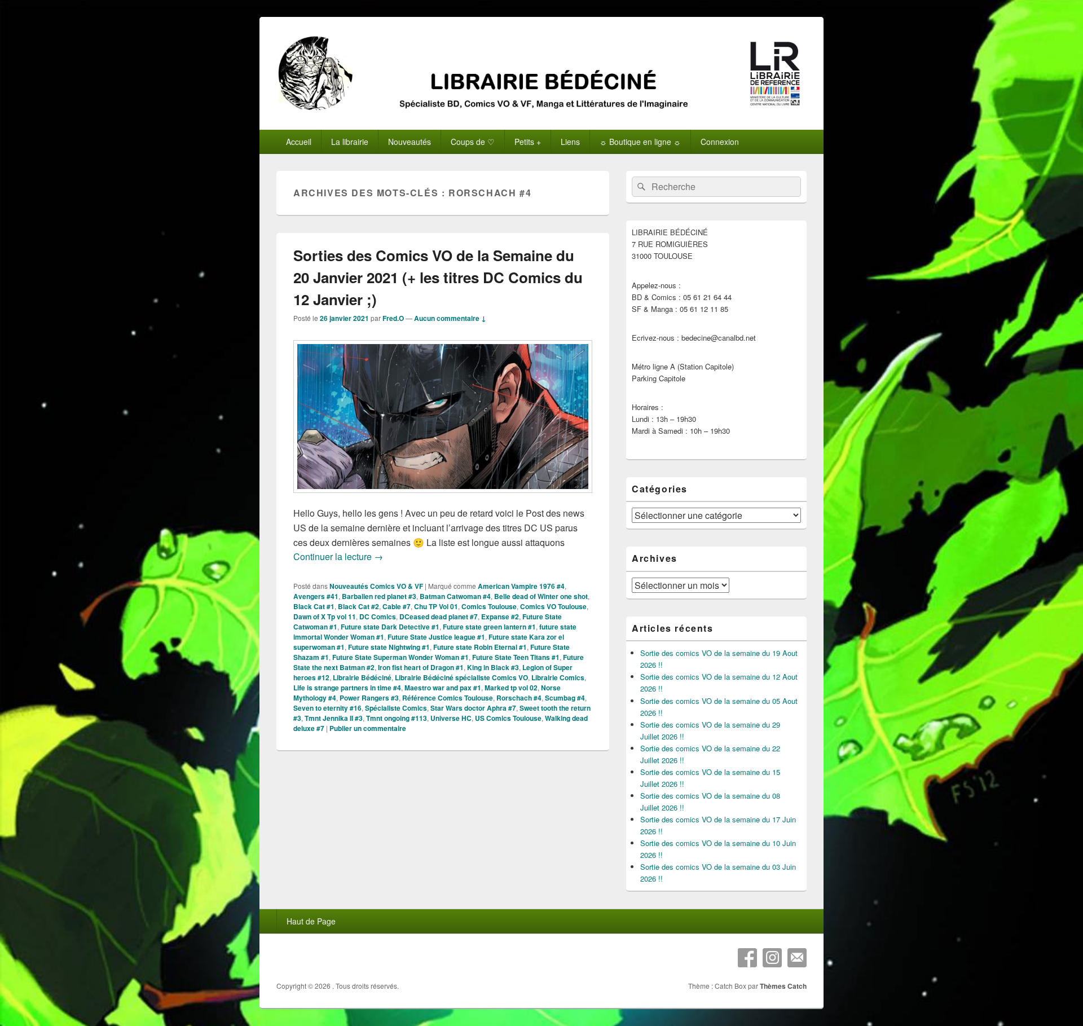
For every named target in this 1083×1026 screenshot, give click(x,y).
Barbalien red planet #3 (379, 596)
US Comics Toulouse (508, 718)
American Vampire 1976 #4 (521, 586)
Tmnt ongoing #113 (396, 718)
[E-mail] (797, 957)
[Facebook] (747, 957)
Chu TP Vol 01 (436, 606)
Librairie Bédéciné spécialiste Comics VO (461, 677)
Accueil (298, 141)
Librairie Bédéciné (362, 677)
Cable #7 (396, 606)
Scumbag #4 (565, 698)
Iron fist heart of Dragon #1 (421, 667)
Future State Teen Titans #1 (516, 657)
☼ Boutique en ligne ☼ (640, 141)
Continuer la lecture (338, 556)
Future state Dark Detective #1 (390, 627)
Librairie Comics (557, 677)
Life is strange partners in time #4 (347, 687)
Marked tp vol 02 (511, 687)
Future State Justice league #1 (436, 637)
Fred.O (393, 318)
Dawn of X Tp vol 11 (324, 616)
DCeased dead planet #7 (438, 616)
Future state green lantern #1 (489, 627)
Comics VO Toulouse (553, 606)
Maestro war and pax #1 (442, 687)
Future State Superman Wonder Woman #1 (400, 657)
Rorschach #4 (519, 698)
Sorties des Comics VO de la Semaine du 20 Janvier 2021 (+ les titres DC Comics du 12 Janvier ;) (438, 277)
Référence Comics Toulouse (447, 698)
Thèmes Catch (783, 986)
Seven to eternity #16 (327, 708)
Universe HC (451, 718)
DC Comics (377, 616)
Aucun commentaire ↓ (450, 318)
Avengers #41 (315, 596)
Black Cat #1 (313, 606)
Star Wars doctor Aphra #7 (473, 708)
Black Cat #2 (358, 606)
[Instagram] (772, 957)
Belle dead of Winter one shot (541, 596)
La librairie (349, 141)
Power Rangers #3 (369, 698)
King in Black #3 (493, 667)
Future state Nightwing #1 (389, 647)
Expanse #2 (500, 616)
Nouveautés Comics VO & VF (376, 586)
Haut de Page (311, 921)
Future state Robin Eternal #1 (480, 647)
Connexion (720, 141)
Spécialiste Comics (396, 708)
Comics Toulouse (489, 606)
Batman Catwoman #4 (455, 596)
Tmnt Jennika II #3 (334, 718)
